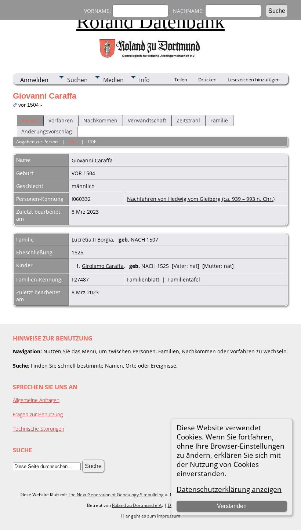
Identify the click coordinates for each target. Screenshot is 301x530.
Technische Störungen (38, 428)
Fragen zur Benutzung (38, 414)
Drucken (207, 79)
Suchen (77, 80)
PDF (92, 142)
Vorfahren (60, 120)
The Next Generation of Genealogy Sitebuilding (116, 495)
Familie (219, 120)
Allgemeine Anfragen (36, 400)
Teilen (180, 79)
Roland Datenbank (150, 22)
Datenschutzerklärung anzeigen (229, 489)
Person (29, 120)
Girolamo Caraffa (103, 265)
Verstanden (232, 506)
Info (144, 80)
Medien (113, 80)
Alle (73, 142)
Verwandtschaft (147, 120)
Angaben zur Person (37, 142)
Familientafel (184, 279)
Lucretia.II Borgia (92, 239)
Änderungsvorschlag (46, 131)
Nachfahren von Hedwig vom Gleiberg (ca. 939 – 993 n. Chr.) (201, 198)
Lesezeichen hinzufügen (254, 79)
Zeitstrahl (188, 120)
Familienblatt (143, 279)
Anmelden (34, 80)
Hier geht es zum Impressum (150, 516)
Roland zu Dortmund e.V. (137, 505)
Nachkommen (100, 120)
